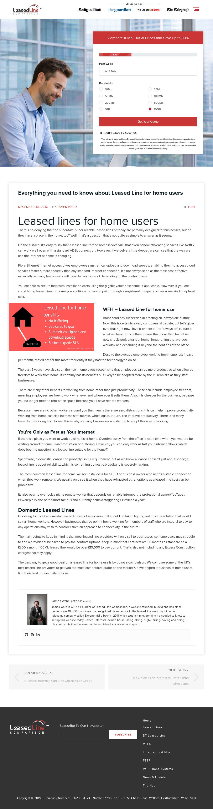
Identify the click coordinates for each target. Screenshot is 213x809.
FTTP (146, 760)
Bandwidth (106, 83)
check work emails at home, (130, 339)
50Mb (109, 96)
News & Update (154, 777)
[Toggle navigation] (196, 9)
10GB (157, 109)
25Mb (157, 89)
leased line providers (98, 536)
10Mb (108, 89)
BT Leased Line (154, 735)
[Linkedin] (38, 635)
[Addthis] (26, 635)
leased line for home (51, 291)
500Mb (158, 103)
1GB (107, 109)
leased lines (104, 230)
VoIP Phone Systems (158, 769)
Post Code (106, 63)
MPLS (147, 744)
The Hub (149, 785)
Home (147, 721)
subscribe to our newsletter (82, 726)
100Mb (158, 96)
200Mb (110, 103)
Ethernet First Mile (156, 752)
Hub (191, 207)
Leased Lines (152, 727)
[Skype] (32, 635)
